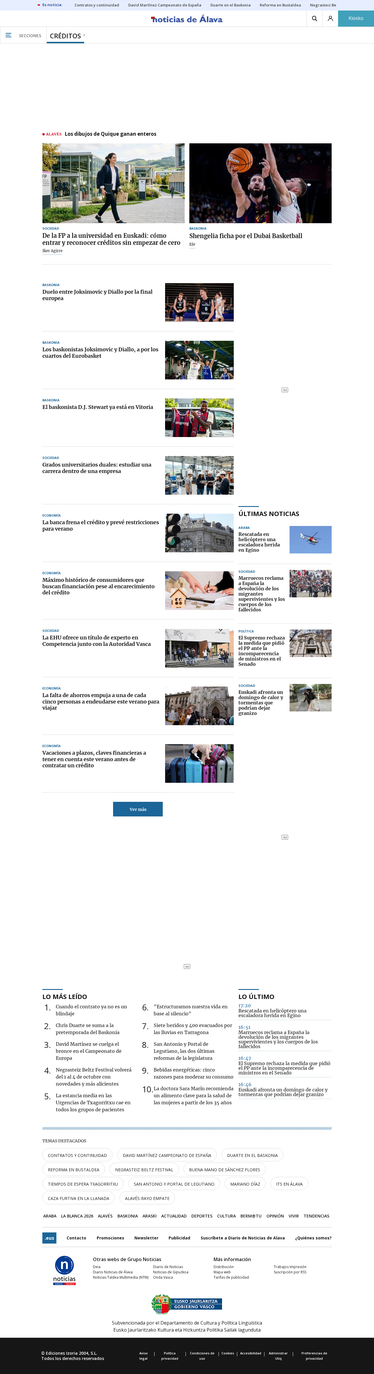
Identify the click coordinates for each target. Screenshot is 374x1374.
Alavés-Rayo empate (147, 1198)
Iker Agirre (52, 251)
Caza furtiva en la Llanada (78, 1198)
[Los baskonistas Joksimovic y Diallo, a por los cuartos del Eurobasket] (199, 360)
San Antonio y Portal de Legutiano (174, 1184)
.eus (49, 1238)
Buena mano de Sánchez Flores (224, 1169)
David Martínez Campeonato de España (167, 1155)
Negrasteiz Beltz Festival (144, 1169)
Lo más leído (64, 996)
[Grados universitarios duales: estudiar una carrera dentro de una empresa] (199, 475)
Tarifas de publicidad (231, 1277)
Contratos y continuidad (77, 1155)
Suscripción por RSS (290, 1272)
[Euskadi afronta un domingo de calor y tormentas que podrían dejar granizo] (311, 703)
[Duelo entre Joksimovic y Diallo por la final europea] (199, 302)
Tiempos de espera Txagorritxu (83, 1184)
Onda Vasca (163, 1277)
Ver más (138, 809)
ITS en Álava (289, 1184)
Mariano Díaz (245, 1184)
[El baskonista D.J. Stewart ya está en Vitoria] (199, 417)
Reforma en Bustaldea (73, 1169)
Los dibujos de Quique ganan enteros (110, 134)
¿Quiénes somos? (313, 1238)
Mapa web (222, 1272)
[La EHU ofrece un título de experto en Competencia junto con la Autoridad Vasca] (199, 648)
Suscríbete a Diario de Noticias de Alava (243, 1238)
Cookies (227, 1353)
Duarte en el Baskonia (252, 1155)
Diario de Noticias (168, 1266)
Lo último (256, 996)
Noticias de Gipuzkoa (170, 1272)
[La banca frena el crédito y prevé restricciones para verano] (199, 533)
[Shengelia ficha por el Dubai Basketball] (260, 183)
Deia (97, 1266)
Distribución (224, 1266)
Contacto (76, 1238)
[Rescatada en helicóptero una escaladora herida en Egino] (311, 542)
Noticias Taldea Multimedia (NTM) (120, 1277)
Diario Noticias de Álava (113, 1272)
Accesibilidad (250, 1353)
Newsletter (146, 1238)
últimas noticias (268, 513)
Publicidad (179, 1238)
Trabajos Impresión (290, 1266)
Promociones (110, 1238)
